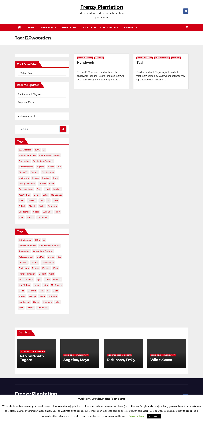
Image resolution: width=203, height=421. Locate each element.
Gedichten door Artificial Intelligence (89, 27)
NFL (42, 200)
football (46, 178)
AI (44, 150)
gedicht (42, 183)
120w (37, 150)
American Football (27, 155)
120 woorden (25, 150)
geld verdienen (26, 189)
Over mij (130, 27)
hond (47, 189)
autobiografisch (26, 166)
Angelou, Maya (26, 102)
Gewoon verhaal (85, 58)
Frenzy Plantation (101, 7)
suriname (47, 212)
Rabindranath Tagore (29, 94)
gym (39, 189)
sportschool (24, 212)
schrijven (52, 206)
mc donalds (56, 195)
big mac (40, 166)
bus (59, 166)
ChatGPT (23, 172)
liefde (37, 195)
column (34, 172)
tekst (57, 212)
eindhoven (24, 178)
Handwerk (85, 63)
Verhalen (47, 27)
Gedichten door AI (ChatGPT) (33, 351)
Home (31, 27)
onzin (55, 200)
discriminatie (48, 172)
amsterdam (24, 161)
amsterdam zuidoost (43, 161)
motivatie (32, 200)
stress (36, 212)
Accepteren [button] (154, 416)
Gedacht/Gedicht (144, 58)
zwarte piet (42, 217)
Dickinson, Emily (121, 360)
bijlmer (51, 166)
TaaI (139, 63)
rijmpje (32, 206)
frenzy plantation (27, 183)
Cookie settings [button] (136, 416)
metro (21, 200)
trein (21, 217)
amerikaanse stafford (49, 155)
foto (55, 178)
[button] (187, 27)
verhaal (30, 217)
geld (51, 183)
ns (48, 200)
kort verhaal (24, 195)
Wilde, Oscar (161, 360)
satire (42, 206)
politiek (22, 206)
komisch (57, 189)
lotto (45, 195)
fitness (35, 178)
